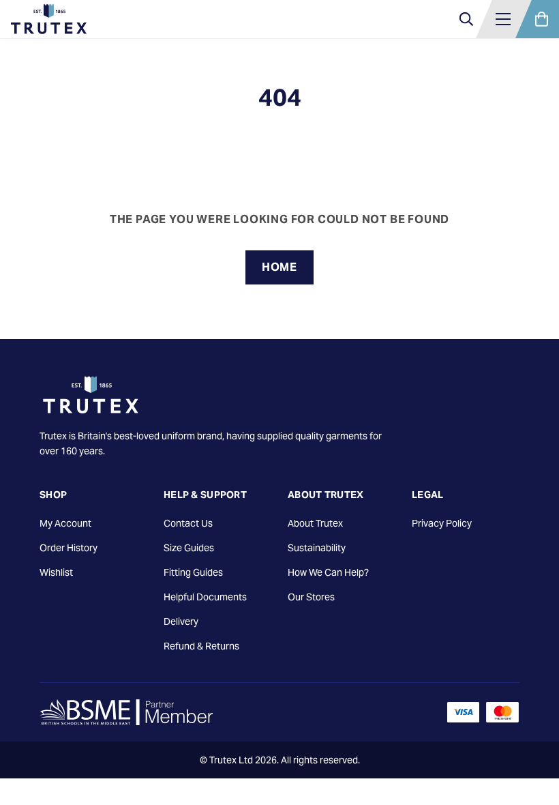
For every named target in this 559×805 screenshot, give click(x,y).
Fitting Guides (193, 572)
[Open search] (466, 19)
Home (279, 267)
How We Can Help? (328, 572)
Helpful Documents (205, 597)
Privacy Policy (442, 523)
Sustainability (317, 548)
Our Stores (311, 597)
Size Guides (189, 548)
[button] (503, 19)
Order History (68, 548)
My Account (65, 523)
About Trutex (315, 523)
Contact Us (188, 523)
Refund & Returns (201, 646)
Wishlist (56, 572)
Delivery (181, 621)
